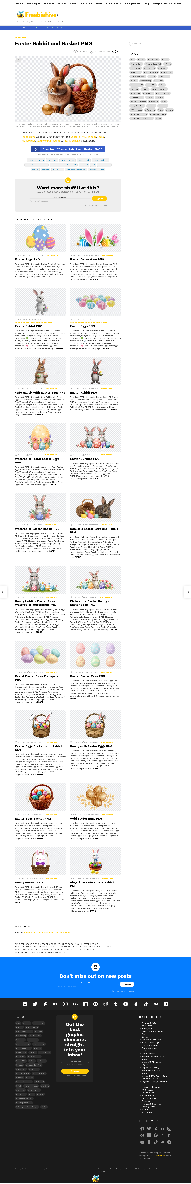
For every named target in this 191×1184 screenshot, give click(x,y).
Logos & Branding (150, 1067)
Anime (141, 60)
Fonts (99, 3)
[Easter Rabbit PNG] (40, 302)
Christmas (136, 72)
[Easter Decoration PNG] (95, 238)
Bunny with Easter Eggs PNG (91, 746)
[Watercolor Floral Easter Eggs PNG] (40, 437)
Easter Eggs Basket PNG (33, 818)
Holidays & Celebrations (27, 322)
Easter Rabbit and (100, 160)
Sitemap (128, 1169)
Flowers (159, 81)
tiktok (170, 110)
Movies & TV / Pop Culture (154, 1076)
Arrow (168, 64)
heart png (136, 93)
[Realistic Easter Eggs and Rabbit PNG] (95, 507)
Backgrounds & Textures (153, 1031)
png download (104, 165)
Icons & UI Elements (151, 1062)
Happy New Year (160, 89)
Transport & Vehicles (151, 1104)
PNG (93, 165)
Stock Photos (114, 3)
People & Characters (151, 1087)
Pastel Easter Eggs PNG (87, 676)
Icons (73, 3)
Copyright (101, 1171)
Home (19, 3)
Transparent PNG (159, 114)
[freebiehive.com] (95, 1179)
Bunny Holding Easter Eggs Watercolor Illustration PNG (35, 602)
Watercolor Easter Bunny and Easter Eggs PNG (91, 602)
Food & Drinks (148, 1053)
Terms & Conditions (157, 1169)
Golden (135, 89)
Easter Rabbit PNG (28, 326)
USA (159, 118)
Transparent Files (96, 170)
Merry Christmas (139, 102)
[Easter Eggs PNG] (40, 238)
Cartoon (163, 68)
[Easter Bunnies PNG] (95, 437)
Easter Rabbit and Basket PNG (63, 165)
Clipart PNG (167, 72)
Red (161, 110)
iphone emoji (137, 97)
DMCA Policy (140, 1169)
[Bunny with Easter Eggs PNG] (95, 724)
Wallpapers (147, 1112)
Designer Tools (161, 3)
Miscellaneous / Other (152, 1070)
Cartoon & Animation (151, 1039)
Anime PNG (153, 60)
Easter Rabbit (83, 160)
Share (18, 60)
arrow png (136, 68)
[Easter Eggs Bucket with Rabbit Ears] (40, 724)
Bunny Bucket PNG (29, 882)
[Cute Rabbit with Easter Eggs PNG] (40, 371)
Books (177, 3)
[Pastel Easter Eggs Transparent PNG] (40, 655)
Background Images (48, 140)
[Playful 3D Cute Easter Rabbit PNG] (95, 861)
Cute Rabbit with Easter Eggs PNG (40, 392)
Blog (146, 3)
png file (35, 170)
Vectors (62, 3)
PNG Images (33, 3)
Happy (145, 89)
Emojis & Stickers (150, 1045)
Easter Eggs (52, 160)
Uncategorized (148, 1107)
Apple (165, 60)
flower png (146, 81)
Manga (160, 97)
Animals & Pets (149, 1023)
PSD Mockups (72, 140)
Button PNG (150, 68)
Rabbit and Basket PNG (76, 170)
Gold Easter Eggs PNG (86, 818)
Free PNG (84, 165)
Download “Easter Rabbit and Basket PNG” (72, 149)
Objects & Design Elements (154, 1081)
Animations (86, 3)
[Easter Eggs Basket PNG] (40, 797)
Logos (145, 1065)
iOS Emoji (149, 93)
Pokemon (151, 110)
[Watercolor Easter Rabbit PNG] (40, 507)
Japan (150, 97)
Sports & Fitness (149, 1093)
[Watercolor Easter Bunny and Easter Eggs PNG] (95, 580)
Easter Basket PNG (36, 160)
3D (133, 60)
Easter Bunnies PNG (84, 459)
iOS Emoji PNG (163, 93)
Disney (152, 76)
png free (45, 170)
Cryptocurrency (138, 76)
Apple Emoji (137, 64)
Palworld (154, 102)
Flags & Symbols (150, 1048)
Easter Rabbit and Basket (36, 165)
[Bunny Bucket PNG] (40, 861)
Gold (163, 85)
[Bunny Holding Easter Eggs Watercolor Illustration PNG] (40, 580)
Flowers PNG (137, 85)
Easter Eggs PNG (67, 160)
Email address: (60, 197)
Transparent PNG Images (142, 118)
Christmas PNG (151, 72)
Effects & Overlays (150, 1042)
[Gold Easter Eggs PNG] (95, 797)
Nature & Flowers (150, 1079)
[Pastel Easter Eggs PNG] (95, 655)
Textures (146, 1101)
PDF (144, 1084)
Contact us (160, 1155)
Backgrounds (132, 3)
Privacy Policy (115, 1169)
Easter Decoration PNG (87, 259)
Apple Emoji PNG (154, 64)
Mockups (49, 3)
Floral (134, 81)
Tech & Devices (149, 1098)
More (49, 277)
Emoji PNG (164, 76)
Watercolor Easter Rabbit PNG (37, 528)
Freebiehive (28, 136)
